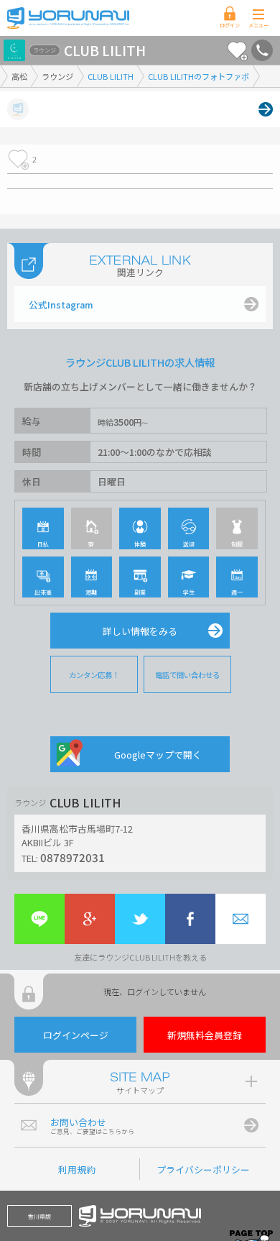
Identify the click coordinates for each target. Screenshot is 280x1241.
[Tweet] (140, 919)
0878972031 (72, 857)
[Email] (240, 919)
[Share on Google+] (90, 919)
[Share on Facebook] (190, 919)
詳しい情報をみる (140, 631)
